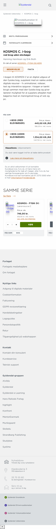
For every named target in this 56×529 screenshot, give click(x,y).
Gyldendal (8, 387)
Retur (5, 330)
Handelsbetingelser (12, 312)
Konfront (7, 411)
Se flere (9, 196)
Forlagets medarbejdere (15, 266)
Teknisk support (11, 364)
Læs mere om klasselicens (22, 158)
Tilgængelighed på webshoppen (19, 336)
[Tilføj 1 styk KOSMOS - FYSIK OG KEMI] (16, 224)
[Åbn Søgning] (50, 5)
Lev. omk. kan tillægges (26, 219)
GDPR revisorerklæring (14, 306)
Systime (7, 447)
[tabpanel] (28, 91)
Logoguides (9, 318)
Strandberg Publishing (14, 435)
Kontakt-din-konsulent (14, 353)
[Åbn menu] (4, 5)
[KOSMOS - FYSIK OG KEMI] (10, 207)
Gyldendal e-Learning (14, 393)
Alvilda (6, 381)
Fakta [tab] (31, 69)
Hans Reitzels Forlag (13, 399)
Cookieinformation (12, 294)
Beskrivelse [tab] (13, 69)
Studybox (7, 441)
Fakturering (8, 300)
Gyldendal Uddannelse (11, 14)
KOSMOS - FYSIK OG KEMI (30, 63)
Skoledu (7, 429)
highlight (7, 405)
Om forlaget (9, 272)
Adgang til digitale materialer (17, 288)
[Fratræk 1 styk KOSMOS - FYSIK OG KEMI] (7, 224)
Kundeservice (9, 359)
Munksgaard (9, 423)
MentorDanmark (11, 417)
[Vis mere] (28, 105)
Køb (30, 224)
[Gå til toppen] (2, 527)
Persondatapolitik (11, 324)
